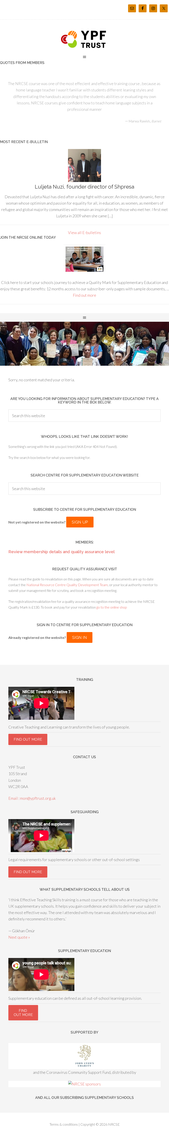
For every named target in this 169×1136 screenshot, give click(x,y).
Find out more (84, 295)
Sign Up (80, 522)
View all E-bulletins (84, 232)
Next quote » (19, 937)
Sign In (79, 637)
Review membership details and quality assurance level (61, 551)
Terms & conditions (64, 1124)
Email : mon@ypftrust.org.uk (32, 798)
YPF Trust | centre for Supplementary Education (84, 39)
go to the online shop (111, 607)
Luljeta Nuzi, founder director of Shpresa (84, 187)
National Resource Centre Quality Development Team (67, 585)
